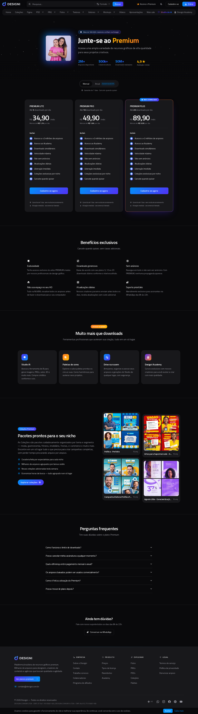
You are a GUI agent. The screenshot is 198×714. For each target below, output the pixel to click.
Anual (104, 83)
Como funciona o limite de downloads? (63, 547)
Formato (103, 4)
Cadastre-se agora (49, 190)
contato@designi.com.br (28, 686)
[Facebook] (169, 701)
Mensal (86, 83)
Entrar (190, 4)
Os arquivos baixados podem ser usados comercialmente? (72, 572)
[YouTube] (181, 701)
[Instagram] (163, 701)
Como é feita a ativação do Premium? (63, 580)
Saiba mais (179, 710)
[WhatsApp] (157, 701)
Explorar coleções (29, 482)
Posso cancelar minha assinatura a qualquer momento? (71, 555)
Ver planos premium (25, 678)
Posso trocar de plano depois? (60, 589)
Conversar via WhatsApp (100, 632)
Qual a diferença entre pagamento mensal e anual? (69, 564)
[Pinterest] (175, 701)
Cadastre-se (173, 4)
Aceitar (168, 710)
